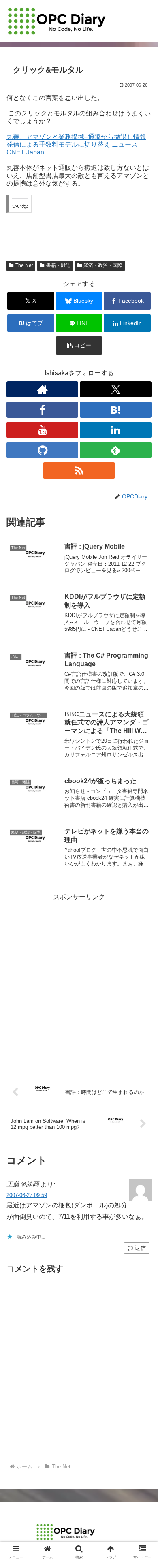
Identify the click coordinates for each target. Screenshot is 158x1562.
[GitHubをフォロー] (42, 450)
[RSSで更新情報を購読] (79, 470)
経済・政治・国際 (102, 265)
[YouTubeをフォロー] (42, 430)
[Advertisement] (79, 982)
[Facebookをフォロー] (42, 410)
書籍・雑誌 (58, 265)
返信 (140, 1248)
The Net (24, 265)
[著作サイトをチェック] (42, 389)
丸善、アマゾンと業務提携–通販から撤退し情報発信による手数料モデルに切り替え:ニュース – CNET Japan (76, 144)
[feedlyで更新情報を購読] (116, 450)
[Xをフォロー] (116, 389)
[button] (79, 345)
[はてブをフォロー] (116, 410)
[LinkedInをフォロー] (116, 430)
